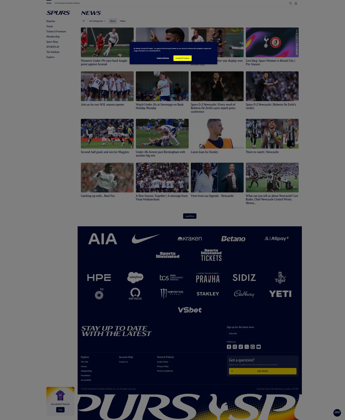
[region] (173, 53)
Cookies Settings (163, 58)
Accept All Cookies (182, 58)
